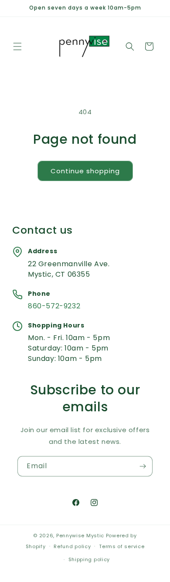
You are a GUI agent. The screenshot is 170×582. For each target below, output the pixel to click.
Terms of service (121, 546)
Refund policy (72, 546)
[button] (17, 46)
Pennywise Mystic (80, 535)
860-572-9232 (54, 306)
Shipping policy (89, 559)
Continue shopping (85, 170)
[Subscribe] (142, 466)
